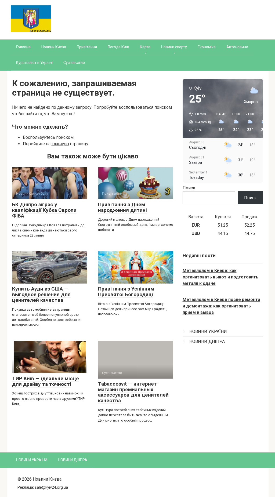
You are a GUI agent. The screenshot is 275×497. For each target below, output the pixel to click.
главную (60, 143)
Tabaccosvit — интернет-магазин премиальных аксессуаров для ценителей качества (133, 392)
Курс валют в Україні (34, 62)
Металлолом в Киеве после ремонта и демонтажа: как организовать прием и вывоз (221, 306)
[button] (198, 122)
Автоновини (237, 47)
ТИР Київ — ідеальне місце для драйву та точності (45, 381)
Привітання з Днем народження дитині (122, 207)
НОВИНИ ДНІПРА (207, 341)
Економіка (207, 47)
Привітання (87, 47)
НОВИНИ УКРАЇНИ (208, 331)
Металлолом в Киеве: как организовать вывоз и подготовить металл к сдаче (220, 277)
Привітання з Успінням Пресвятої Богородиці (126, 292)
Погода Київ (118, 47)
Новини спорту (174, 47)
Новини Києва (53, 47)
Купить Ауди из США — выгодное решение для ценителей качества (41, 294)
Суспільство (74, 62)
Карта (145, 47)
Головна (23, 47)
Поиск (189, 187)
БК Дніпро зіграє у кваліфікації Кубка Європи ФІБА (44, 210)
